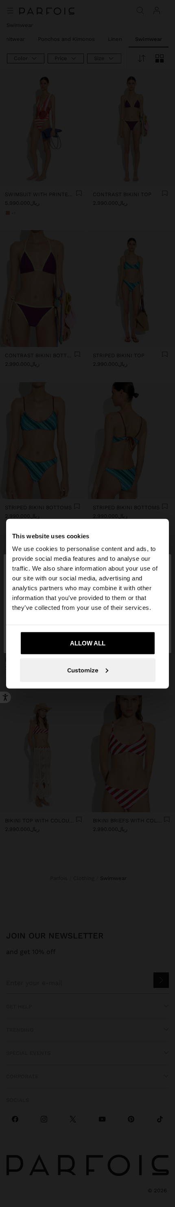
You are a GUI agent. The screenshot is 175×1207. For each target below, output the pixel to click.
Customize (82, 670)
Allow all (87, 643)
